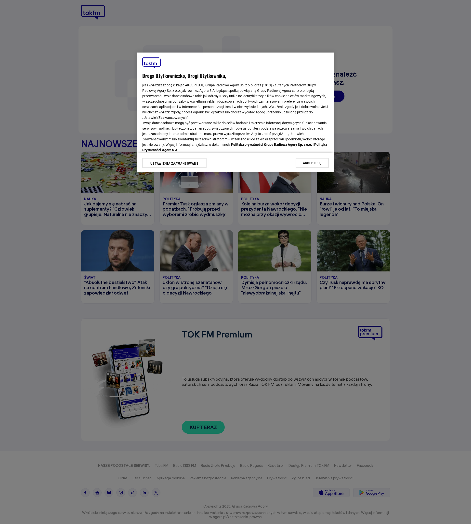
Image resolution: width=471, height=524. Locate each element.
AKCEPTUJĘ (312, 163)
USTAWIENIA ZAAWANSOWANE (174, 163)
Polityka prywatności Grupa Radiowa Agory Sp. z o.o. (271, 145)
